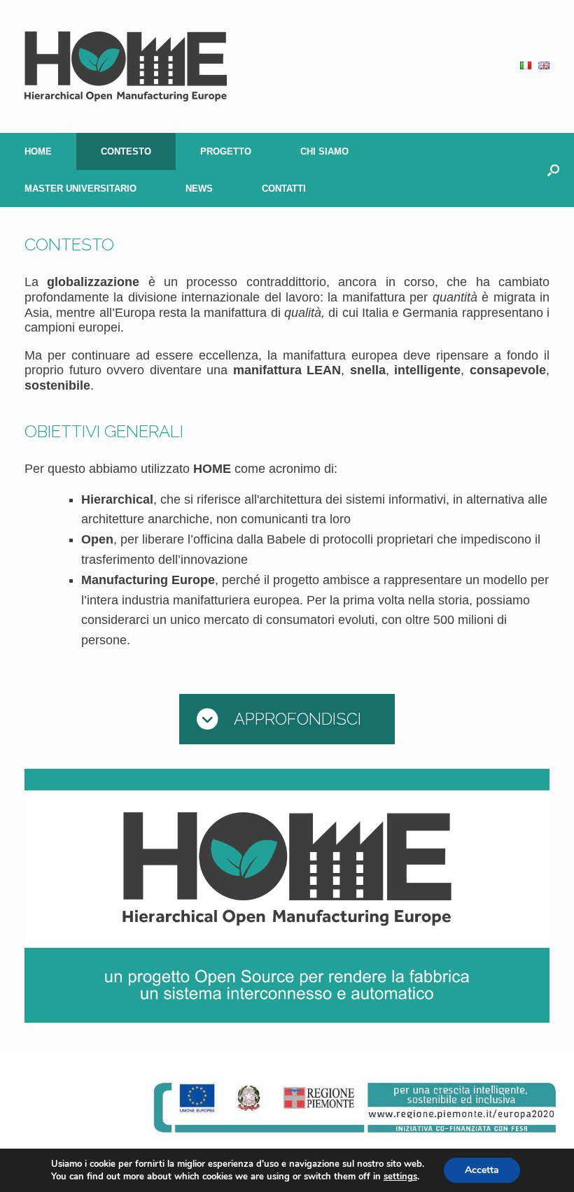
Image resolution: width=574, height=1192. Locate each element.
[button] (553, 170)
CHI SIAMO (324, 151)
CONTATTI (284, 188)
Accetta (482, 1170)
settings (400, 1176)
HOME (38, 151)
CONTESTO (126, 151)
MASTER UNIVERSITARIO (80, 188)
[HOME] (125, 66)
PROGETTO (225, 151)
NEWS (199, 188)
